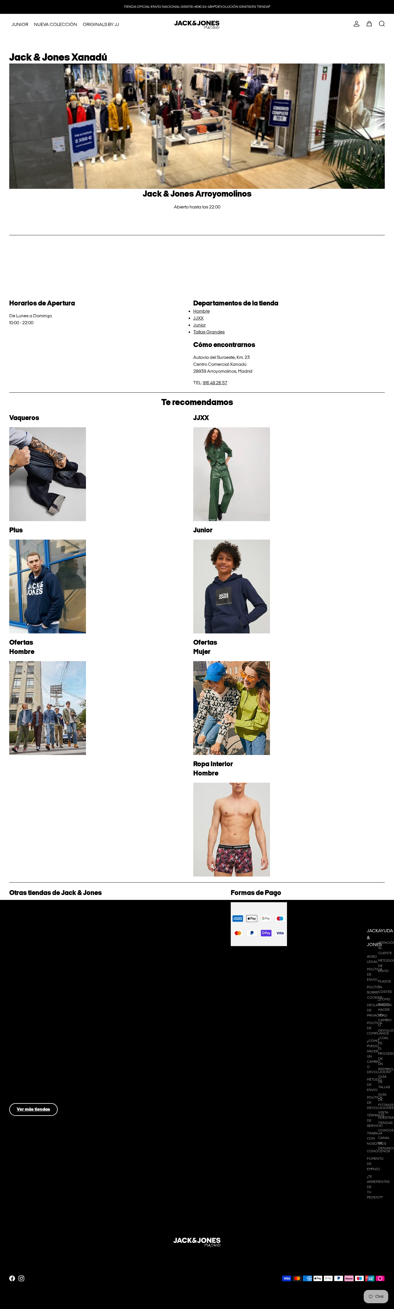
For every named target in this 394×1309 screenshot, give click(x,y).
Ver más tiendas (33, 1109)
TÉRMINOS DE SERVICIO (368, 1120)
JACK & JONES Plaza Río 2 (43, 924)
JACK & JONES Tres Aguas (43, 965)
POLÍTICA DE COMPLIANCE (368, 1028)
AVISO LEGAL (368, 959)
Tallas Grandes (209, 332)
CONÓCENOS (368, 1151)
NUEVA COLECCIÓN (55, 24)
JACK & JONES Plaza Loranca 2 (48, 993)
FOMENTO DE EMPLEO (368, 1164)
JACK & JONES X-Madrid (41, 979)
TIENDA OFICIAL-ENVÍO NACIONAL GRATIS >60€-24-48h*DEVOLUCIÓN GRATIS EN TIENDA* (197, 7)
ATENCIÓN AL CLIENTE (379, 948)
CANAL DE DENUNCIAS (379, 1143)
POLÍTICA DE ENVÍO (368, 974)
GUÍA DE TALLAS (379, 1082)
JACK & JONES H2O (36, 986)
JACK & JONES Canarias (41, 1099)
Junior (199, 325)
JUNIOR (20, 24)
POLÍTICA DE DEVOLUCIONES (368, 1102)
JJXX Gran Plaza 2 (35, 1007)
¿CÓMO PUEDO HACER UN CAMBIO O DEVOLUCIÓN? (368, 1056)
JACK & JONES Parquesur (42, 945)
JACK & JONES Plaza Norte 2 (45, 972)
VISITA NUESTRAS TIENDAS (379, 1117)
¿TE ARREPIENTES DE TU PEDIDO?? (368, 1187)
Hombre (201, 311)
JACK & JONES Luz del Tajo (43, 1030)
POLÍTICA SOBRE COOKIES (368, 992)
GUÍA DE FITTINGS (379, 1099)
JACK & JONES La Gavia (41, 958)
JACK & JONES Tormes (39, 1053)
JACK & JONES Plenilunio (41, 951)
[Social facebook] (12, 1278)
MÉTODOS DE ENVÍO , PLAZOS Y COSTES (379, 976)
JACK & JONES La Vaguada (44, 938)
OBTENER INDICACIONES (197, 217)
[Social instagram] (21, 1278)
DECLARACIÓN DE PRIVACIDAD (368, 1010)
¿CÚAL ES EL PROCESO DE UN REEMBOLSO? (379, 1053)
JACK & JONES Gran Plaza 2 (45, 1000)
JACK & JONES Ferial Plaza (43, 1076)
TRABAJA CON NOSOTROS (368, 1138)
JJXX (198, 318)
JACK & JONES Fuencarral (43, 917)
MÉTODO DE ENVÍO (368, 1084)
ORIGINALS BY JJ (101, 24)
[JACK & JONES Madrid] (197, 25)
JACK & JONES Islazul (38, 931)
